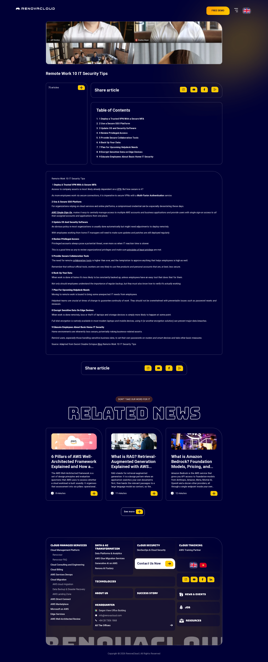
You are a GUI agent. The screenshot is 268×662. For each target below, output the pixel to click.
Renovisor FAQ (60, 559)
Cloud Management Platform (65, 550)
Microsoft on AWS (60, 609)
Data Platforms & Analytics (108, 553)
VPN (119, 189)
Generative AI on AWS (106, 563)
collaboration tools (82, 260)
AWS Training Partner (190, 550)
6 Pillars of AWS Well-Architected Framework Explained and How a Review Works (73, 461)
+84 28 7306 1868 (108, 620)
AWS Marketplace (60, 604)
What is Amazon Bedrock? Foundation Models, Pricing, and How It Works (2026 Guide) (191, 461)
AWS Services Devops (62, 574)
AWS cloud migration (63, 584)
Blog (100, 344)
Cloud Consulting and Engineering (67, 564)
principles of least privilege (140, 249)
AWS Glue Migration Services (110, 558)
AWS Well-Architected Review (65, 619)
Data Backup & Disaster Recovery (69, 589)
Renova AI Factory (104, 568)
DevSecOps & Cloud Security (151, 550)
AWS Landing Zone (62, 594)
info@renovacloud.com (110, 615)
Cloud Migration (58, 579)
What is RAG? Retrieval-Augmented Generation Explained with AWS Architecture (133, 461)
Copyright (112, 653)
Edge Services (58, 614)
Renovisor (57, 554)
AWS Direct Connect (61, 599)
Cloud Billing (57, 569)
